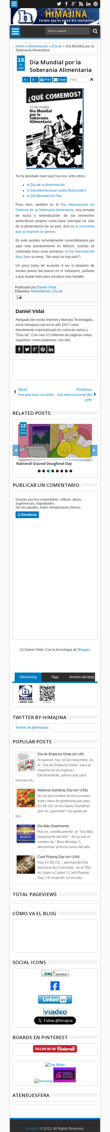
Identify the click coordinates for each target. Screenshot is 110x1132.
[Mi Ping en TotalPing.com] (64, 1081)
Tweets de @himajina (32, 728)
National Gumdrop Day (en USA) (63, 790)
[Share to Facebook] (21, 455)
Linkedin (88, 4)
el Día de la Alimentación (46, 185)
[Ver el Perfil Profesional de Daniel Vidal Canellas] (55, 1014)
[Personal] (43, 1081)
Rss (81, 4)
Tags (55, 677)
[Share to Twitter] (27, 455)
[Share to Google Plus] (33, 455)
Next (16, 450)
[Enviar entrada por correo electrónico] (18, 298)
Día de (57, 291)
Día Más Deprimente (53, 826)
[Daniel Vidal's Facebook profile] (55, 989)
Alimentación (41, 291)
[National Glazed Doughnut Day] (55, 441)
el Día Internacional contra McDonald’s (56, 190)
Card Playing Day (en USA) (59, 857)
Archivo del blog (81, 677)
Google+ (73, 4)
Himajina (32, 1129)
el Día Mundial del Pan (44, 196)
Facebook (66, 4)
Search (95, 31)
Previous (93, 450)
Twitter (59, 4)
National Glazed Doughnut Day (44, 463)
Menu (14, 4)
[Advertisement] (61, 369)
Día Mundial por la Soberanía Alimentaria (61, 66)
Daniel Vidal (46, 287)
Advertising (28, 677)
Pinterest (95, 4)
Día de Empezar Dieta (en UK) (61, 754)
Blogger (84, 650)
